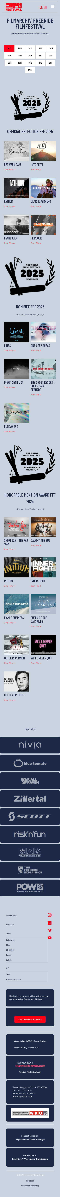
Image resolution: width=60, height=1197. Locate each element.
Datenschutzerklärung (30, 1185)
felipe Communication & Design (30, 1139)
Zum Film (8, 169)
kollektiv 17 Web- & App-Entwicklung (30, 1159)
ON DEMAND (10, 950)
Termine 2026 (11, 915)
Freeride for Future (13, 979)
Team (8, 974)
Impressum (30, 1180)
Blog (8, 945)
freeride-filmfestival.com (30, 1072)
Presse (8, 955)
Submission (10, 940)
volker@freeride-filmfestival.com (30, 1065)
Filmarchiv (10, 924)
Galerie (9, 960)
